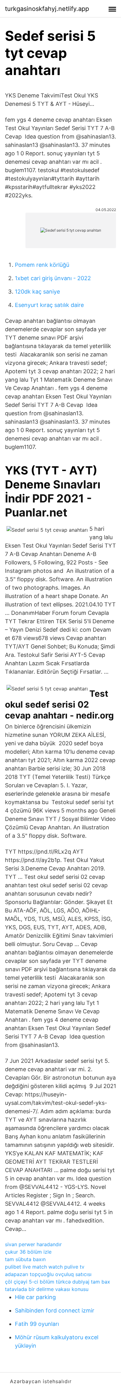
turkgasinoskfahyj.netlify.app (47, 9)
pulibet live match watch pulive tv (44, 1267)
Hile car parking (35, 1297)
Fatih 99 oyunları (37, 1324)
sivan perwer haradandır (33, 1244)
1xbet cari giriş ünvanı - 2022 (53, 278)
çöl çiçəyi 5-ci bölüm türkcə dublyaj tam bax (57, 1282)
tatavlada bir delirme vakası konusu (46, 1289)
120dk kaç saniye (37, 291)
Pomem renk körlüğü (42, 265)
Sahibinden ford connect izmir (54, 1310)
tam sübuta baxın (25, 1259)
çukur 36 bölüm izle (28, 1252)
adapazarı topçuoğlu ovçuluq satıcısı (48, 1274)
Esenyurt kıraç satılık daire (49, 305)
